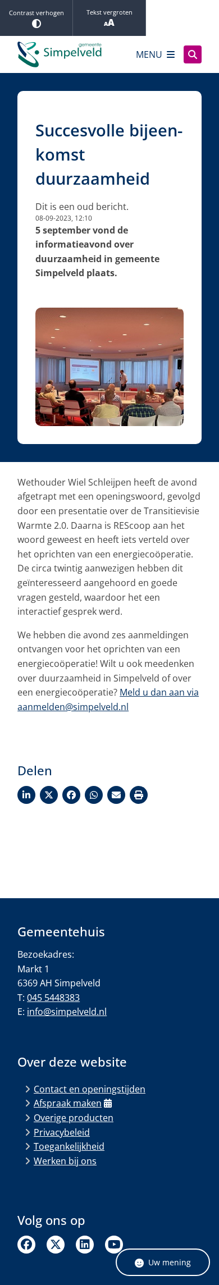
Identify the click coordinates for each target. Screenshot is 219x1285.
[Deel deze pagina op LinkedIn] (26, 795)
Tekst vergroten (109, 12)
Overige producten (73, 1118)
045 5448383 (53, 997)
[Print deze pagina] (139, 795)
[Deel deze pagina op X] (49, 795)
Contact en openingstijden (89, 1089)
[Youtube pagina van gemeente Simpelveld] (114, 1245)
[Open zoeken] (193, 54)
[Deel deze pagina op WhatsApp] (94, 795)
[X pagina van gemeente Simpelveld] (56, 1245)
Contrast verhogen (36, 12)
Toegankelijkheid (69, 1146)
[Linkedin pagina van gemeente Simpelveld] (85, 1245)
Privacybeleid (62, 1132)
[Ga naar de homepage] (59, 55)
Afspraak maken (68, 1103)
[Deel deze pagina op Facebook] (71, 795)
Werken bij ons (65, 1161)
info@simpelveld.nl (67, 1011)
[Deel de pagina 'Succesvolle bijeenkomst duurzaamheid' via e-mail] (116, 795)
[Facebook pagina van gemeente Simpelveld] (26, 1245)
